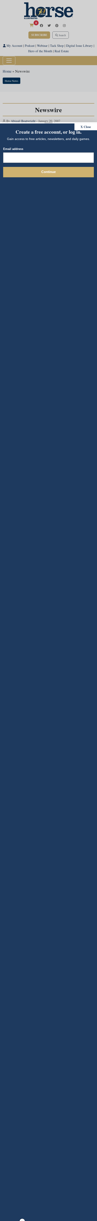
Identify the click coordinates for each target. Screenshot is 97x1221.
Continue (48, 172)
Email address (13, 149)
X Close (86, 126)
